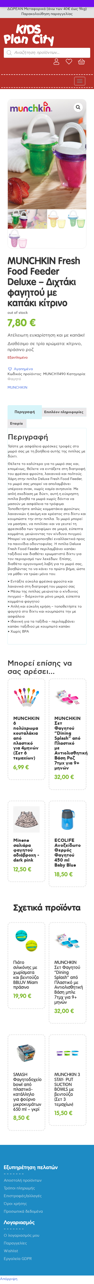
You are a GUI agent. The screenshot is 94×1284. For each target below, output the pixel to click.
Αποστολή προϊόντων (23, 1180)
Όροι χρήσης (15, 1203)
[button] (78, 107)
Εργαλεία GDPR (18, 1258)
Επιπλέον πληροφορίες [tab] (63, 412)
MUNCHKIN (17, 387)
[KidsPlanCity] (29, 45)
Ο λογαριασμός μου (21, 1235)
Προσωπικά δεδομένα (23, 1211)
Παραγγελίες (15, 1243)
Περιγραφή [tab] (25, 412)
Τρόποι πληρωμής (19, 1188)
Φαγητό (14, 379)
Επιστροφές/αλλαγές (23, 1196)
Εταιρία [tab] (16, 423)
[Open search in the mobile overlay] (47, 53)
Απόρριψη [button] (8, 1279)
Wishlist (11, 1251)
